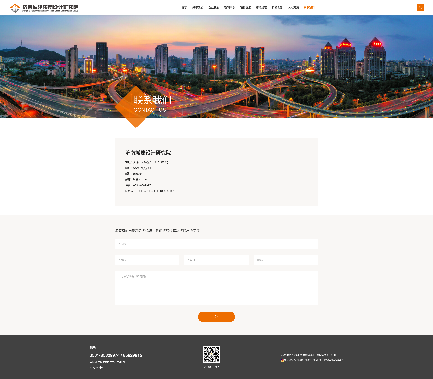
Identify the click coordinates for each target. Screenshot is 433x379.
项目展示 (245, 7)
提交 (216, 317)
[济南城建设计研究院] (44, 7)
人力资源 (293, 7)
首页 (184, 7)
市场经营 (261, 7)
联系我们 (309, 7)
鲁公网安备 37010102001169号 (301, 360)
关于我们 (197, 7)
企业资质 (213, 7)
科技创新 (277, 7)
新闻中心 (229, 7)
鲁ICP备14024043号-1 (331, 360)
